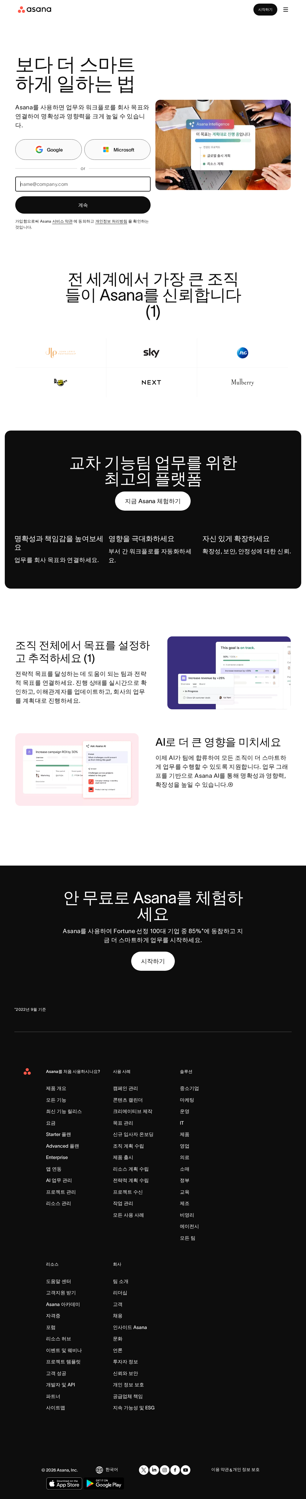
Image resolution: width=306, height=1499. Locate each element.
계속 (83, 205)
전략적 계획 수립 (131, 1180)
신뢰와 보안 (125, 1373)
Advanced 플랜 (62, 1146)
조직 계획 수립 (128, 1146)
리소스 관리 (58, 1203)
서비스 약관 (62, 221)
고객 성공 (56, 1373)
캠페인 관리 (125, 1088)
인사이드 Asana (130, 1327)
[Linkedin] (154, 1470)
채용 (118, 1315)
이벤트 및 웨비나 (64, 1350)
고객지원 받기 (61, 1292)
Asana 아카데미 (63, 1304)
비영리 (187, 1215)
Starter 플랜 (58, 1134)
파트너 (53, 1396)
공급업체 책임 (128, 1396)
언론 (118, 1350)
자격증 (53, 1315)
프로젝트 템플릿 (63, 1361)
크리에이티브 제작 (132, 1111)
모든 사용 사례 (128, 1215)
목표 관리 (123, 1123)
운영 (184, 1111)
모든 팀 (187, 1238)
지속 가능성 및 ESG (133, 1407)
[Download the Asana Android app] (104, 1483)
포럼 (51, 1327)
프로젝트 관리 (61, 1192)
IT (182, 1123)
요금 (51, 1123)
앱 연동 (54, 1169)
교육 (184, 1192)
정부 (184, 1180)
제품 (184, 1134)
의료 (184, 1157)
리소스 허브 (58, 1338)
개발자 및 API (60, 1384)
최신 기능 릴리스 (64, 1111)
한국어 (111, 1469)
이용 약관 (220, 1469)
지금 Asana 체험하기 (153, 501)
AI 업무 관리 (59, 1180)
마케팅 (187, 1100)
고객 (118, 1304)
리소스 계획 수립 (131, 1169)
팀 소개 (120, 1281)
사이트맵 (55, 1407)
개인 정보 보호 (128, 1384)
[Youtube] (185, 1470)
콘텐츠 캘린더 (128, 1100)
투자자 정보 (125, 1361)
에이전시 (189, 1226)
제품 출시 (123, 1157)
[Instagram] (164, 1470)
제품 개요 (56, 1088)
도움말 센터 (58, 1281)
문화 (118, 1338)
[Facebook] (175, 1470)
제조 (184, 1203)
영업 (184, 1146)
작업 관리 (123, 1203)
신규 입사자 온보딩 (133, 1134)
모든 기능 (56, 1100)
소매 (184, 1169)
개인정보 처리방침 (111, 221)
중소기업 (189, 1088)
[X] (144, 1470)
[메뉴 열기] (286, 10)
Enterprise (57, 1157)
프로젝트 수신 (128, 1192)
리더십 (120, 1292)
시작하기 (265, 9)
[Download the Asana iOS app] (64, 1483)
